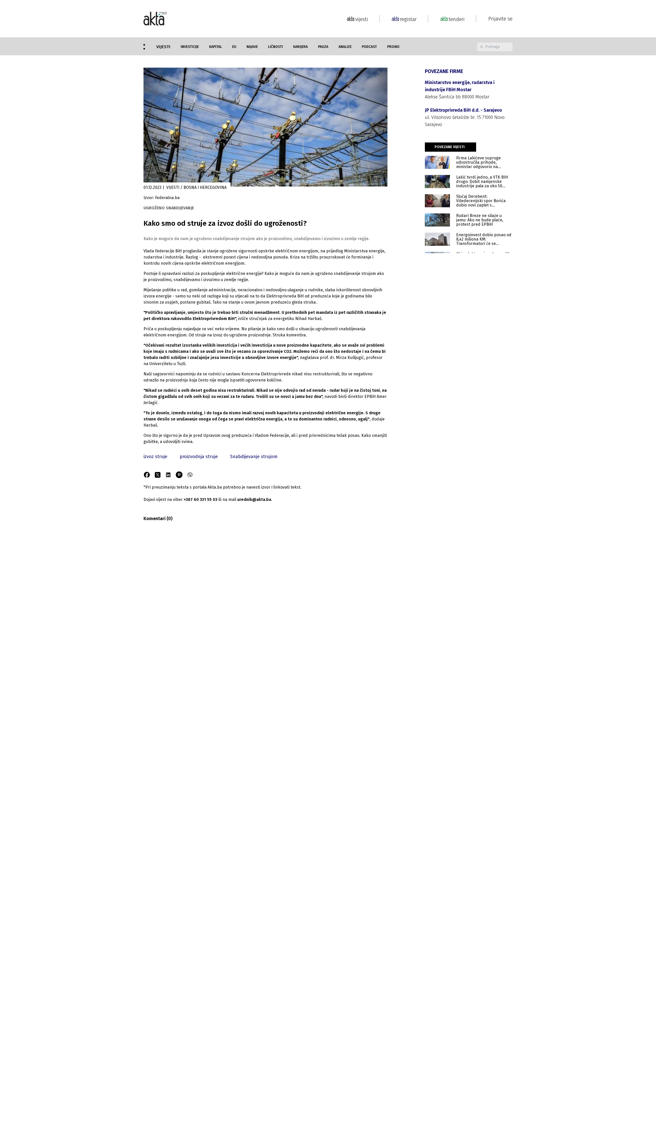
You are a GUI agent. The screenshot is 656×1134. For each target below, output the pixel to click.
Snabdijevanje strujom (254, 456)
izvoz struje (155, 456)
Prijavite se (500, 19)
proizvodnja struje (199, 456)
